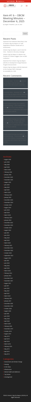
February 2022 (8, 273)
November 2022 (8, 250)
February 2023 (8, 245)
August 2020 (7, 311)
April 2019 (7, 339)
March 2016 (7, 344)
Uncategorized (8, 377)
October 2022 (8, 253)
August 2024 (7, 207)
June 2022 (7, 263)
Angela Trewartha (9, 24)
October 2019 (8, 331)
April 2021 (7, 293)
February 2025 (8, 195)
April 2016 (7, 341)
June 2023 (7, 235)
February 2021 (8, 298)
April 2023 (7, 240)
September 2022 (8, 255)
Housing (6, 364)
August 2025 (7, 182)
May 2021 (7, 291)
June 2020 (7, 316)
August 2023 (7, 230)
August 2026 (7, 159)
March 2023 (7, 243)
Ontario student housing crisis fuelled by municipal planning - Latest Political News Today (14, 105)
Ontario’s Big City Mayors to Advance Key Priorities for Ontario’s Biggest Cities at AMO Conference (15, 56)
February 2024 (8, 217)
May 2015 (7, 349)
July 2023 (6, 233)
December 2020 (8, 303)
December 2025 (8, 177)
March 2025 (7, 192)
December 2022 (8, 248)
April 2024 (7, 212)
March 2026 (7, 169)
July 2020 (6, 313)
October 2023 (8, 227)
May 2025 (7, 187)
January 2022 (7, 275)
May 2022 (7, 265)
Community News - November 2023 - (13, 92)
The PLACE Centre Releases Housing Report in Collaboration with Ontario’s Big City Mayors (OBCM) (15, 109)
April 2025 (7, 190)
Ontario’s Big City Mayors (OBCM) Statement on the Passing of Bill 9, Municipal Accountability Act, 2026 (15, 69)
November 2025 (8, 179)
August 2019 (7, 334)
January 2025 (7, 197)
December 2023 (8, 222)
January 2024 (7, 220)
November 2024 (8, 202)
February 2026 (8, 172)
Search (25, 33)
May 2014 (7, 354)
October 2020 (8, 308)
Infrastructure (8, 369)
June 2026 (7, 162)
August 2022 (7, 258)
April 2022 (7, 268)
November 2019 (8, 329)
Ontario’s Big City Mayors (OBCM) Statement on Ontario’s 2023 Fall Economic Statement (14, 83)
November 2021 (8, 281)
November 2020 (8, 306)
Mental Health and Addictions (12, 372)
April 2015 (7, 351)
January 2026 (7, 174)
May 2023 (7, 238)
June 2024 (7, 210)
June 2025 (7, 185)
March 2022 (7, 270)
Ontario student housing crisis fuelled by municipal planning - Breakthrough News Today (14, 121)
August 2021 (7, 283)
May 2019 (7, 336)
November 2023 (8, 225)
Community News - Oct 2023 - (11, 81)
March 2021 (7, 296)
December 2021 (8, 278)
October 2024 (8, 205)
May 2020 (7, 318)
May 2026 (7, 164)
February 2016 (8, 346)
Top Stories (7, 374)
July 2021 (6, 286)
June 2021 (7, 288)
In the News (7, 367)
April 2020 (7, 321)
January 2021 (7, 301)
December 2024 (8, 200)
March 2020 (7, 323)
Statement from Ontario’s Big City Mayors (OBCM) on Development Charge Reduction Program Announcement (15, 63)
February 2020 (8, 326)
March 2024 (7, 215)
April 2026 (7, 167)
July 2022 (6, 260)
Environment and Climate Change (13, 362)
